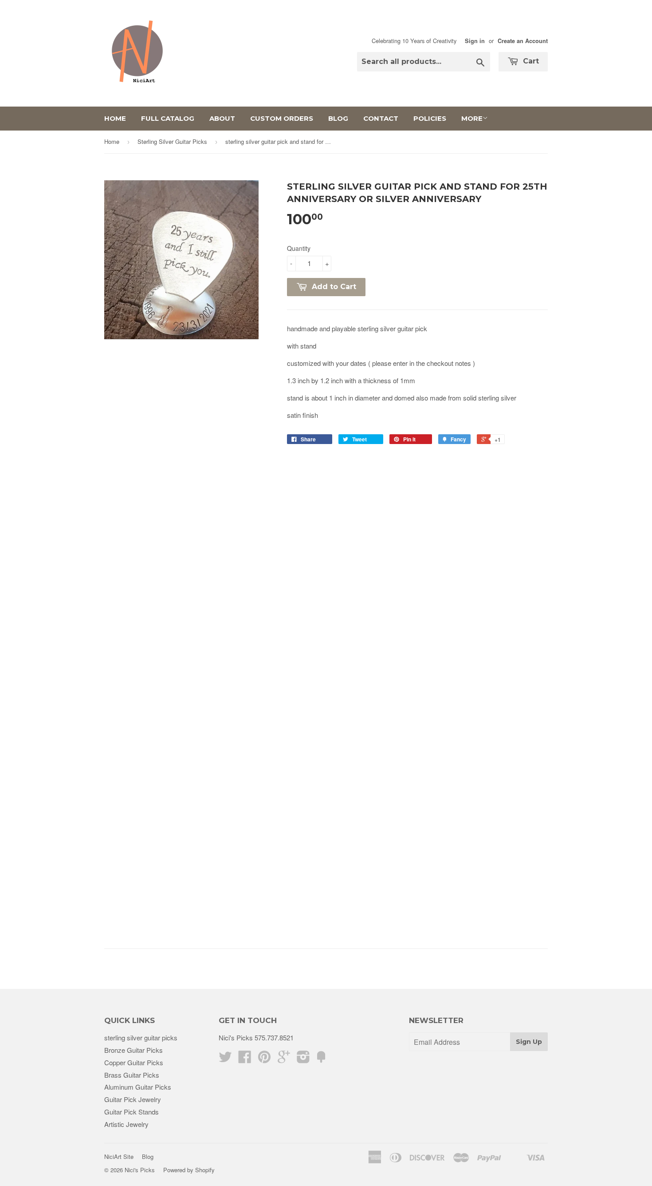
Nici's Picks (140, 1170)
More (472, 118)
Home (115, 118)
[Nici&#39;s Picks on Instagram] (303, 1059)
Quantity (298, 248)
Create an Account (523, 41)
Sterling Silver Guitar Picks (172, 141)
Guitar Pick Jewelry (132, 1099)
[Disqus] (417, 570)
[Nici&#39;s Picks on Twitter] (225, 1059)
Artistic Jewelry (126, 1124)
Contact (380, 118)
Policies (429, 118)
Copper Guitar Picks (133, 1062)
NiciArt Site (119, 1156)
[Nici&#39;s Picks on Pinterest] (264, 1059)
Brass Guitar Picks (131, 1074)
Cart (530, 61)
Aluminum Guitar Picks (137, 1086)
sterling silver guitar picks (140, 1037)
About (222, 118)
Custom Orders (281, 118)
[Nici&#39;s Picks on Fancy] (321, 1059)
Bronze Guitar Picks (133, 1050)
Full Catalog (167, 118)
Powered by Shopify (189, 1170)
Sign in (475, 41)
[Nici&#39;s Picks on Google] (284, 1059)
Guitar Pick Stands (131, 1111)
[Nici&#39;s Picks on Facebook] (244, 1059)
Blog (338, 118)
